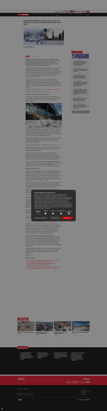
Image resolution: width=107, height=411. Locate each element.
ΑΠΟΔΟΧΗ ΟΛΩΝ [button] (67, 217)
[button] (40, 218)
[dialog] (53, 205)
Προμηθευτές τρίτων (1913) (63, 199)
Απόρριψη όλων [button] (55, 217)
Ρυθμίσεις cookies (37, 208)
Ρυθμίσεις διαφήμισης (38, 206)
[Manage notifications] (2, 409)
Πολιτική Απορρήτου (46, 208)
